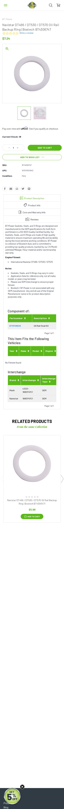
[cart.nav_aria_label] (60, 5)
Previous (2, 479)
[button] (12, 796)
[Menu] (5, 5)
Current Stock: (11, 136)
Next (62, 479)
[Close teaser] (22, 786)
